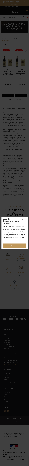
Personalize (14, 241)
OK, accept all (14, 245)
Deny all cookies (22, 219)
